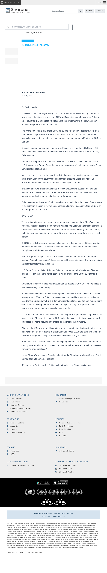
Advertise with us (18, 433)
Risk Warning (65, 429)
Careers (13, 429)
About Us (14, 426)
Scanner (100, 11)
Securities (14, 451)
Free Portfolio (16, 399)
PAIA (61, 433)
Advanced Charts (66, 451)
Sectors (89, 11)
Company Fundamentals (20, 408)
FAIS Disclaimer (66, 426)
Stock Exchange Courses (69, 399)
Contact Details (17, 423)
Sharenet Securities (67, 465)
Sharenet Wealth (66, 472)
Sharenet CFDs (65, 469)
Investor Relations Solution (22, 465)
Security (63, 436)
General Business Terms (70, 423)
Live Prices (15, 402)
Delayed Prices (17, 405)
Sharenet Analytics (18, 411)
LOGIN (99, 2)
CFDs (12, 454)
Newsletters (64, 402)
